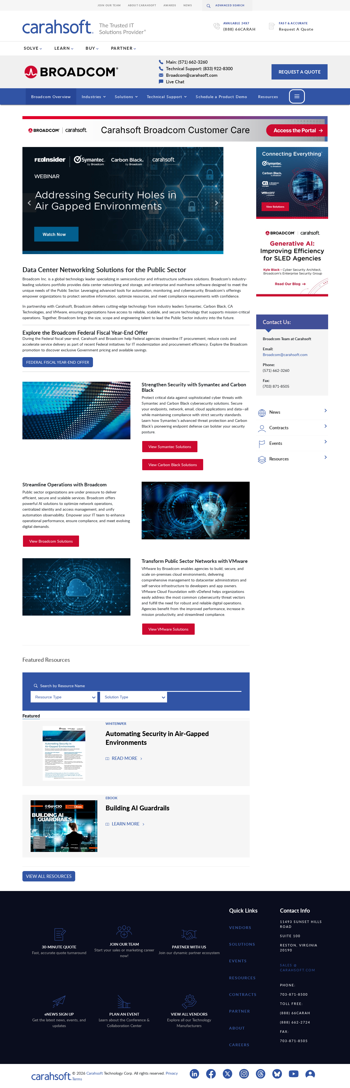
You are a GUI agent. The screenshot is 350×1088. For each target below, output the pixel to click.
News (187, 5)
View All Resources (49, 876)
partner (239, 1011)
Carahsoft (94, 1073)
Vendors (240, 927)
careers (239, 1044)
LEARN (62, 48)
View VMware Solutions (168, 629)
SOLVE (31, 48)
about (237, 1028)
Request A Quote (296, 29)
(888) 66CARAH (239, 29)
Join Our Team (109, 5)
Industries (91, 96)
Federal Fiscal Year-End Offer (57, 362)
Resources (268, 96)
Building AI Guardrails (138, 807)
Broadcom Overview (51, 96)
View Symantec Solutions (169, 446)
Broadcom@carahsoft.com (285, 354)
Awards (170, 5)
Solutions (124, 96)
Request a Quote (300, 72)
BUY (90, 48)
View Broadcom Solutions (51, 541)
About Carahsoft (142, 5)
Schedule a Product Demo (221, 96)
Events (238, 960)
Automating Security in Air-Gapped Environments (157, 738)
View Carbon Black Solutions (172, 464)
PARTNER (122, 48)
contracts (243, 994)
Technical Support (164, 96)
